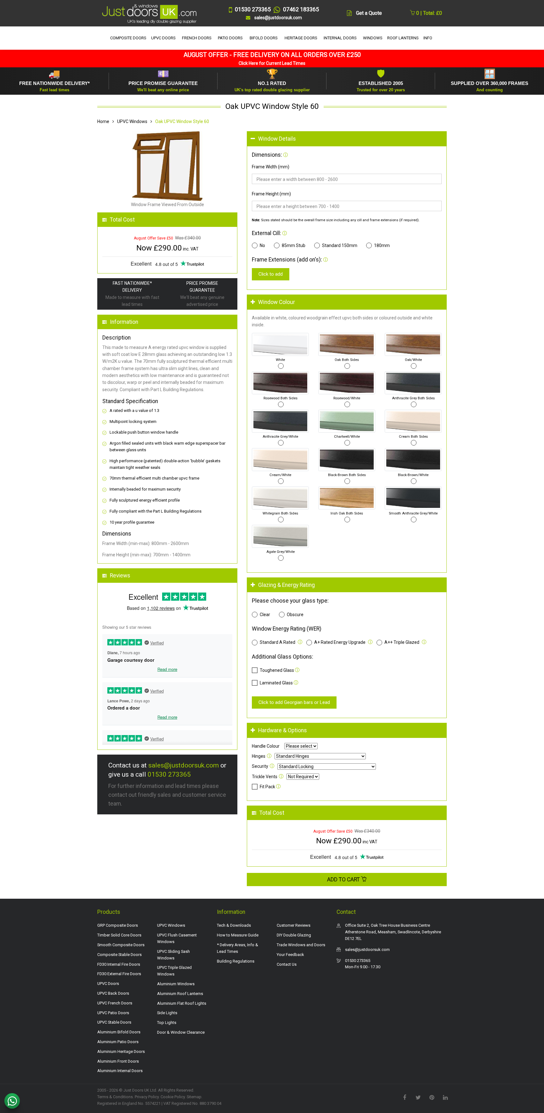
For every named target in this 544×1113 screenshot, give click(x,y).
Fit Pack (268, 786)
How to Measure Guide (237, 935)
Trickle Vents (264, 776)
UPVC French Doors (114, 1003)
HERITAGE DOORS (301, 38)
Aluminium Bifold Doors (118, 1032)
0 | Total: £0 (428, 13)
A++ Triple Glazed (401, 642)
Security (260, 766)
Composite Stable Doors (119, 954)
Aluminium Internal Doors (120, 1070)
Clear (265, 614)
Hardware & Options (282, 730)
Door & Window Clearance (181, 1032)
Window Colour (276, 302)
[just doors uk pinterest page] (431, 1097)
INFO (427, 38)
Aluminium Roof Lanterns (180, 993)
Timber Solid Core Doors (119, 935)
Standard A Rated (277, 642)
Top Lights (166, 1022)
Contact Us (287, 964)
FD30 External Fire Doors (119, 973)
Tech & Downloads (234, 925)
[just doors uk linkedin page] (445, 1097)
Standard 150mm (339, 245)
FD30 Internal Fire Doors (118, 964)
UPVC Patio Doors (113, 1012)
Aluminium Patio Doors (118, 1041)
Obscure (295, 614)
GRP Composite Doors (117, 925)
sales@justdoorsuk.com (183, 765)
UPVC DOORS (163, 38)
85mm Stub (293, 245)
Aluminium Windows (176, 983)
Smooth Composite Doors (120, 944)
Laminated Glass (276, 682)
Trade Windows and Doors (301, 944)
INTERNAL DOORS (340, 38)
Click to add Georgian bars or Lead (294, 702)
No (262, 245)
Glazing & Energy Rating (286, 585)
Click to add (270, 274)
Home (103, 121)
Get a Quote (369, 13)
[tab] (346, 139)
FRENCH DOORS (197, 38)
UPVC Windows (132, 121)
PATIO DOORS (230, 38)
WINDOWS (372, 38)
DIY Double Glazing (294, 935)
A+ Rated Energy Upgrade (340, 642)
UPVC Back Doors (113, 993)
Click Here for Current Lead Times (272, 63)
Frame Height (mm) (271, 193)
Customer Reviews (293, 925)
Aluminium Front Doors (118, 1061)
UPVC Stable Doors (114, 1022)
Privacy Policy (147, 1096)
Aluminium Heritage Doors (121, 1051)
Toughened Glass (277, 670)
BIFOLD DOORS (264, 38)
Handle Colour (266, 746)
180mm (382, 245)
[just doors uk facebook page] (404, 1097)
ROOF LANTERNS (403, 38)
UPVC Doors (108, 983)
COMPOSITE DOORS (128, 38)
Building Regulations (235, 961)
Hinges (258, 756)
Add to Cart (344, 879)
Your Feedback (290, 954)
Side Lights (167, 1012)
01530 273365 (169, 774)
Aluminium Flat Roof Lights (181, 1003)
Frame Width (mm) (270, 166)
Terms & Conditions (115, 1096)
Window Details (277, 139)
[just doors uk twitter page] (418, 1097)
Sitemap (194, 1096)
